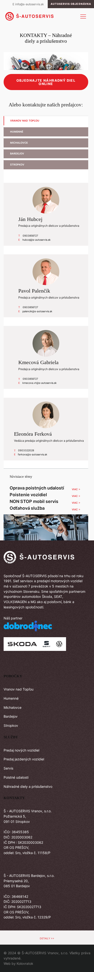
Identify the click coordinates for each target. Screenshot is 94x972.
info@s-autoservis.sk (29, 4)
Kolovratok (25, 963)
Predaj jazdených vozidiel (24, 759)
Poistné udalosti (16, 777)
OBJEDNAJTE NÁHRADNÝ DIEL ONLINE (46, 82)
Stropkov (11, 725)
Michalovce (12, 707)
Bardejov (11, 716)
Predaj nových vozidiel (21, 750)
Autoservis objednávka (71, 4)
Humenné (11, 698)
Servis (8, 768)
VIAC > (76, 489)
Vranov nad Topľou (19, 689)
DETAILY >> (47, 938)
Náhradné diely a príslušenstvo (28, 786)
